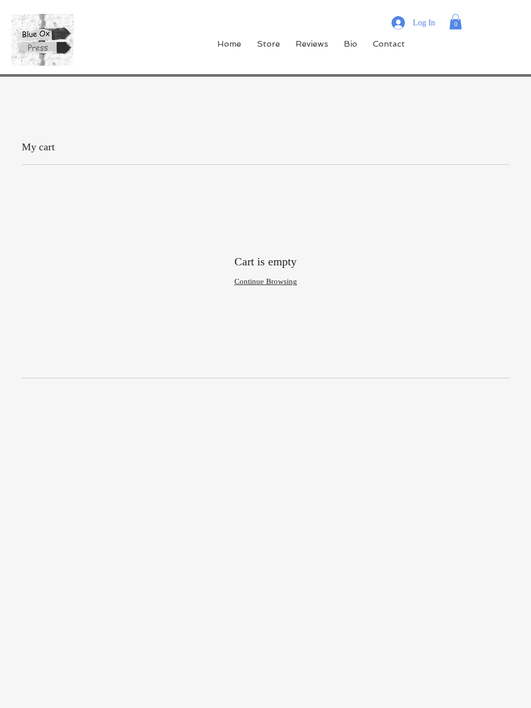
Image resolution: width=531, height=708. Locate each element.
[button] (455, 22)
